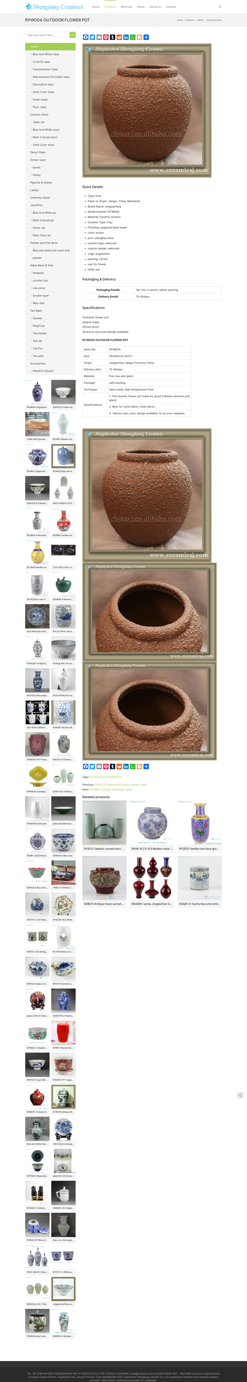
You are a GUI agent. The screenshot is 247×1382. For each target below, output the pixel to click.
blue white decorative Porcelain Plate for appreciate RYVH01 (37, 631)
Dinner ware (38, 160)
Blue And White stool (46, 129)
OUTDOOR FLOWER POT (105, 777)
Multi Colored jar (43, 220)
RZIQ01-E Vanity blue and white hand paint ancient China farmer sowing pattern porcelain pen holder (199, 904)
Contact (171, 6)
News (141, 6)
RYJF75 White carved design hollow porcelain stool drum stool (63, 951)
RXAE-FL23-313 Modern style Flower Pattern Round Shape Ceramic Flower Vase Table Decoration (152, 848)
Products (110, 6)
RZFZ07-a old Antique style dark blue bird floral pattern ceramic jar (37, 919)
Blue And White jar (44, 212)
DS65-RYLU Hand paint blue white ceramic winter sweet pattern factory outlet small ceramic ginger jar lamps (63, 1016)
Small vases (40, 99)
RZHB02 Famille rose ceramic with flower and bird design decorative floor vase (63, 535)
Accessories (38, 363)
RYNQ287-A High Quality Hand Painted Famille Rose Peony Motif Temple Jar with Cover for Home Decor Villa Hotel (37, 663)
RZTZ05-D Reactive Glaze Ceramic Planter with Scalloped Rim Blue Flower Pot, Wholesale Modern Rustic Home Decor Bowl (37, 1176)
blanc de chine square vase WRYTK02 (63, 1240)
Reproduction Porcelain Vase (51, 76)
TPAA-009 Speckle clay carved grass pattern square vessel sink (37, 439)
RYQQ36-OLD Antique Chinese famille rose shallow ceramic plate (63, 919)
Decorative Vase (43, 84)
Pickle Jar (39, 227)
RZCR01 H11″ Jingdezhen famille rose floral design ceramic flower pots (63, 1080)
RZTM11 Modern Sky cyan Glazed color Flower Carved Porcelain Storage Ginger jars (63, 439)
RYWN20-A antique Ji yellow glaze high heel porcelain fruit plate (37, 791)
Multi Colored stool (45, 137)
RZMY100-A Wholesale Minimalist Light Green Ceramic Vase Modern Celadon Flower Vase (63, 791)
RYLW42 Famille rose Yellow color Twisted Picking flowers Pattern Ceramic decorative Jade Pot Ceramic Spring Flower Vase (37, 567)
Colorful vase (41, 61)
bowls (36, 167)
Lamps (34, 190)
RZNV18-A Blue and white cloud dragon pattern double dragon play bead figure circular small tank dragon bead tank (63, 855)
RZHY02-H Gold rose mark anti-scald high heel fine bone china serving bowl (63, 407)
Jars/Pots (36, 205)
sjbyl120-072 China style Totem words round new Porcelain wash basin (63, 1176)
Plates (36, 175)
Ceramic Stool (39, 114)
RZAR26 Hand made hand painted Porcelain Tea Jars (37, 1336)
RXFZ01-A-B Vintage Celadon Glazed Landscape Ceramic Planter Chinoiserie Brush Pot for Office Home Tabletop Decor (37, 951)
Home (95, 6)
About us (155, 6)
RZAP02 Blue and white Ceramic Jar (63, 471)
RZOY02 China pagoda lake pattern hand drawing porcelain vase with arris (37, 695)
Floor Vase (39, 107)
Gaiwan (37, 318)
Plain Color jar (42, 235)
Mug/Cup (39, 325)
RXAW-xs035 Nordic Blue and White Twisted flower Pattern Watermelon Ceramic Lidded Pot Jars (37, 855)
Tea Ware (36, 310)
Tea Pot (38, 348)
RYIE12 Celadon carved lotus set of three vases (104, 848)
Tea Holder (40, 333)
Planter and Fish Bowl (44, 243)
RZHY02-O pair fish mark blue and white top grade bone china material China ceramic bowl (37, 1080)
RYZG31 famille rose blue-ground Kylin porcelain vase (199, 848)
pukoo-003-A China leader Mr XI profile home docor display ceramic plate (37, 1016)
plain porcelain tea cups (63, 823)
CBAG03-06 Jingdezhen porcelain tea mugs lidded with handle (63, 1208)
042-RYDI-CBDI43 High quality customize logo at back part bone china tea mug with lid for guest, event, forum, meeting (37, 727)
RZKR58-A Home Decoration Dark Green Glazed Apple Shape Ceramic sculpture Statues (63, 599)
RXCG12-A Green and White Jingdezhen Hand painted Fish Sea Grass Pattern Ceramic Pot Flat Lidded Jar (63, 759)
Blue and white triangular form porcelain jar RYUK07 (37, 1144)
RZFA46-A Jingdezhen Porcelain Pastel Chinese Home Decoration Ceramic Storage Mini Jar (37, 1048)
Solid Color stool (43, 144)
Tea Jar (37, 340)
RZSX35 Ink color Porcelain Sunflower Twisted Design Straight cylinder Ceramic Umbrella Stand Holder (37, 599)
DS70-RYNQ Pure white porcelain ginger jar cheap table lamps (63, 695)
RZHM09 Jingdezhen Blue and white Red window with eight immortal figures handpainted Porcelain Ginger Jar (37, 407)
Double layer (41, 295)
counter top (40, 280)
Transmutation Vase (45, 69)
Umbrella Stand (40, 197)
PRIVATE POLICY (47, 371)
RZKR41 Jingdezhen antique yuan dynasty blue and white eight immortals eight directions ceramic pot (37, 471)
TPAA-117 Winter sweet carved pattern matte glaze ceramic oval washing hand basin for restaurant (63, 887)
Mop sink (38, 303)
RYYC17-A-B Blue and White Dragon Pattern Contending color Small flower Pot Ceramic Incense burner (63, 1272)
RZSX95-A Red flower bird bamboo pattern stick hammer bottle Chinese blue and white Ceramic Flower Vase (37, 535)
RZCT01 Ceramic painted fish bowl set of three (63, 983)
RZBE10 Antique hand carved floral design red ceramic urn (104, 904)
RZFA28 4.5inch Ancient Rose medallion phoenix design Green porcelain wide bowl (37, 887)
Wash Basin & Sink (41, 265)
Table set (38, 122)
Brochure (126, 6)
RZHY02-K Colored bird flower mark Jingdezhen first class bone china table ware (37, 503)
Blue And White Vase (46, 54)
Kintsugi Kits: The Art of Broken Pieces (63, 663)
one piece (39, 288)
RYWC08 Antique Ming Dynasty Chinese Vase (63, 1112)
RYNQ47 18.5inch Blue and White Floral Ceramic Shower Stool (63, 727)
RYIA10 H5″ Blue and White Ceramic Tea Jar (37, 1240)
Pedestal (38, 273)
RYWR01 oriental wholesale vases (111, 789)
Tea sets (38, 356)
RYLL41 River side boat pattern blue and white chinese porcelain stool (63, 631)
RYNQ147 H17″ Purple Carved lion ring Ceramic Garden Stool (37, 759)
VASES (34, 46)
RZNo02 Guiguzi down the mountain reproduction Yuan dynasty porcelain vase (37, 983)
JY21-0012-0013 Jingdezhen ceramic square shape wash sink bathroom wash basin (63, 567)
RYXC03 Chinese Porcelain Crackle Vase (120, 784)
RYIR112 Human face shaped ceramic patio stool (63, 1048)
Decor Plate (37, 152)
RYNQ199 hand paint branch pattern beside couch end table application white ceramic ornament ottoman (37, 823)
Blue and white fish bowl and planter (51, 254)
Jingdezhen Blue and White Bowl (63, 1304)
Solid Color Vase (43, 92)
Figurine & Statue (41, 182)
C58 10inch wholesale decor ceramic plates (63, 1144)
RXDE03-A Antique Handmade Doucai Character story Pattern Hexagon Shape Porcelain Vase (63, 1336)
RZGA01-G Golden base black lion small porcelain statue (37, 1208)
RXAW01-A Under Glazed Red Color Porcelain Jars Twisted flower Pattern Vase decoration (37, 1112)
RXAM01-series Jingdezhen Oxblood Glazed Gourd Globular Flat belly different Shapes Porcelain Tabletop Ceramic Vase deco (152, 904)
